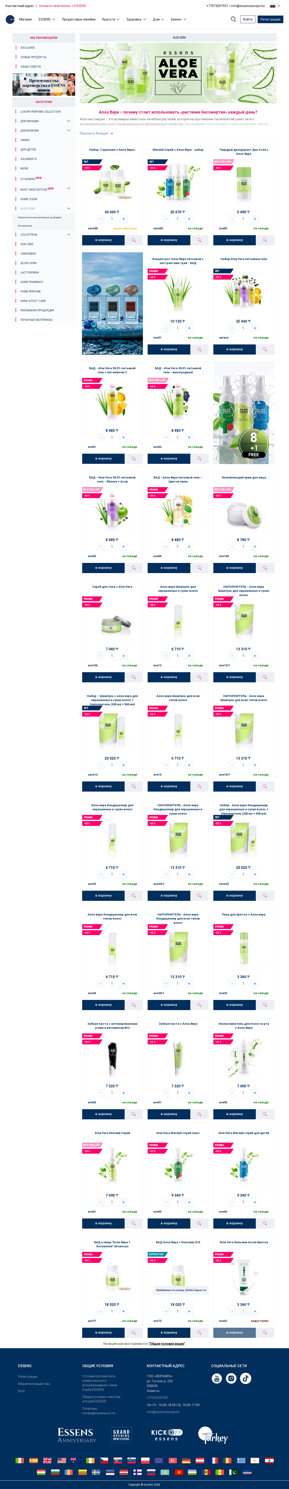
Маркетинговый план (34, 1384)
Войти (247, 19)
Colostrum (29, 234)
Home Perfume (31, 291)
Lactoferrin (30, 272)
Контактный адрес (20, 6)
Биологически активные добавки (39, 217)
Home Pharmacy (32, 282)
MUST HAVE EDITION (37, 189)
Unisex (25, 140)
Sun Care (27, 244)
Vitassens (31, 179)
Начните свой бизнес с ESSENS (62, 6)
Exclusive (28, 47)
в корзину (103, 240)
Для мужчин (30, 130)
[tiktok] (245, 1378)
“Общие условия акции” (166, 1344)
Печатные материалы (36, 319)
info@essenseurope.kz (248, 6)
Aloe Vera (28, 208)
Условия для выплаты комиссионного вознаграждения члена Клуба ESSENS (99, 1382)
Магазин (25, 19)
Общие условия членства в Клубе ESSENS (101, 1399)
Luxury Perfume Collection (41, 111)
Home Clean (29, 199)
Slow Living (29, 263)
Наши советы (31, 66)
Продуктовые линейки (79, 19)
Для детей (28, 149)
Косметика (25, 225)
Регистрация (270, 19)
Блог (21, 1391)
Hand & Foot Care (33, 301)
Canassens (28, 253)
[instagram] (232, 1378)
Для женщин (30, 121)
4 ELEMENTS (29, 159)
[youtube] (217, 1378)
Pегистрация (27, 1376)
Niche (24, 168)
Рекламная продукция (37, 310)
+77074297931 (217, 6)
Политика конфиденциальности (98, 1411)
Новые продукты (33, 57)
